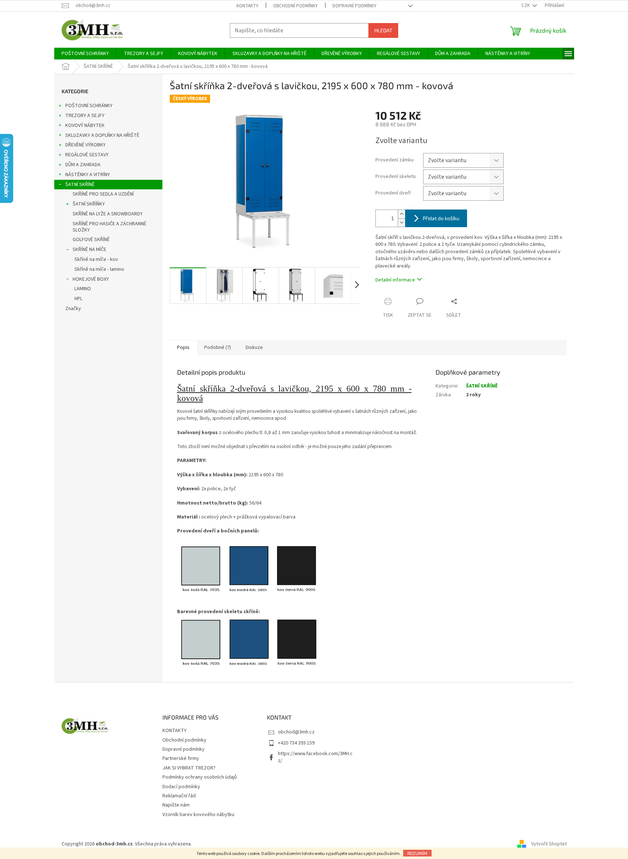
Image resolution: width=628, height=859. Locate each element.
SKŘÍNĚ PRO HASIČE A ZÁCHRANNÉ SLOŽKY (109, 227)
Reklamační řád (179, 796)
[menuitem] (85, 53)
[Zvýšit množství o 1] (401, 214)
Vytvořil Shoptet (549, 844)
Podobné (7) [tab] (217, 347)
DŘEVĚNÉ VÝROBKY (85, 145)
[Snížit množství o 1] (401, 222)
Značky (73, 308)
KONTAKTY (247, 6)
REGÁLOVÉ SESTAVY (87, 155)
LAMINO (82, 288)
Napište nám (176, 805)
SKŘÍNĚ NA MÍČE (89, 249)
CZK (526, 5)
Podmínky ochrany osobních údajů (199, 777)
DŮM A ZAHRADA (82, 164)
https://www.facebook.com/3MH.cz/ (315, 757)
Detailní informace (395, 280)
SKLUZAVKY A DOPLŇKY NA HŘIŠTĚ (102, 135)
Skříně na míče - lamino (99, 269)
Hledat (383, 30)
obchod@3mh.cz (296, 732)
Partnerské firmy (180, 758)
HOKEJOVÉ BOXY (91, 279)
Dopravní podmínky (355, 6)
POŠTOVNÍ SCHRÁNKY (89, 105)
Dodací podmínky (181, 786)
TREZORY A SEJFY (84, 115)
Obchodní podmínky (295, 6)
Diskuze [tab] (254, 347)
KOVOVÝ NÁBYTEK (84, 125)
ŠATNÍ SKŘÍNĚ (80, 184)
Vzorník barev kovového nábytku (198, 814)
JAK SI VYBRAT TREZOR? (189, 768)
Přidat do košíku (441, 218)
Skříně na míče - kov (96, 259)
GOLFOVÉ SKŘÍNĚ (91, 239)
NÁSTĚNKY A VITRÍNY (87, 174)
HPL (78, 298)
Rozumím (417, 853)
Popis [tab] (183, 347)
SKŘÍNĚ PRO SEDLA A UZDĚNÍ (103, 194)
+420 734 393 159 (296, 743)
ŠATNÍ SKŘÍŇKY (89, 204)
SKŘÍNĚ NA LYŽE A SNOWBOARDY (108, 214)
